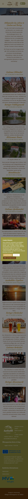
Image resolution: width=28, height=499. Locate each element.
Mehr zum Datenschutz (9, 258)
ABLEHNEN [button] (16, 255)
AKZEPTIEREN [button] (7, 255)
